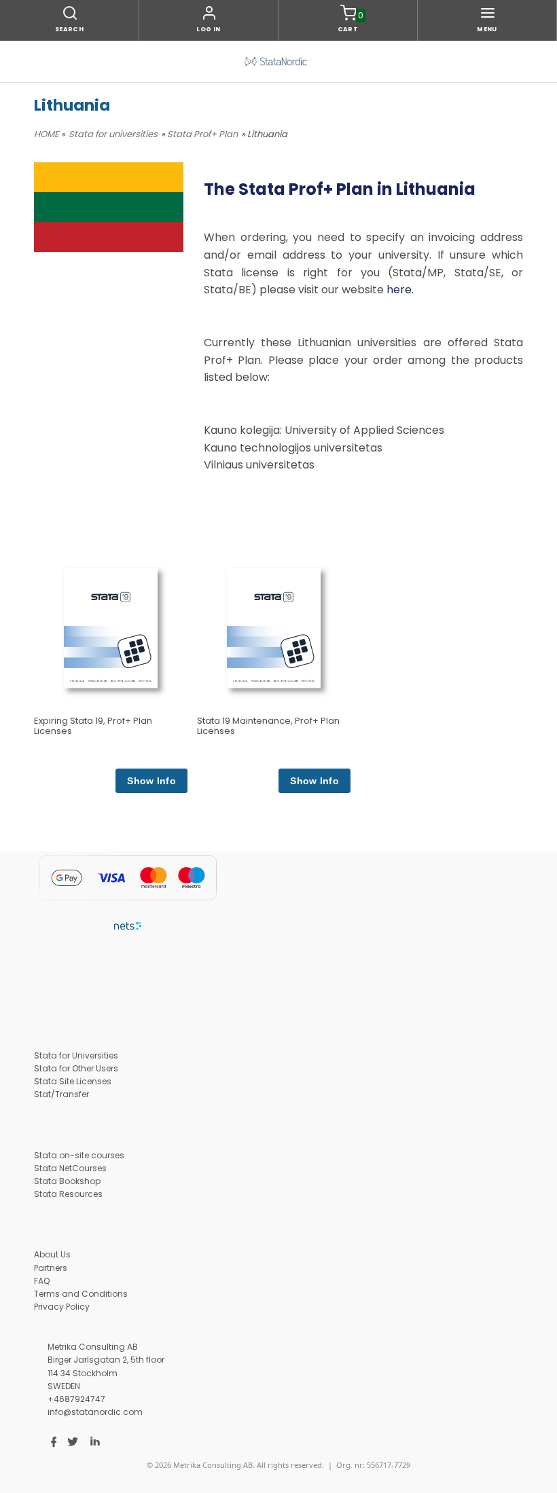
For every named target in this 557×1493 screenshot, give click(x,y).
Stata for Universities (76, 1055)
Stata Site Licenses (72, 1081)
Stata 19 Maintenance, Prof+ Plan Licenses (268, 725)
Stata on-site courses (79, 1155)
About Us (52, 1254)
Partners (50, 1268)
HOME (46, 134)
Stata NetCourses (70, 1168)
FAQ (42, 1281)
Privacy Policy (62, 1306)
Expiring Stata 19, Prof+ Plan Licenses (93, 725)
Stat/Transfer (61, 1094)
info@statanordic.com (95, 1412)
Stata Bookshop (67, 1181)
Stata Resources (68, 1194)
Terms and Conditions (81, 1294)
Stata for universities (113, 134)
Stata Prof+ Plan (202, 134)
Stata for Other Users (76, 1068)
